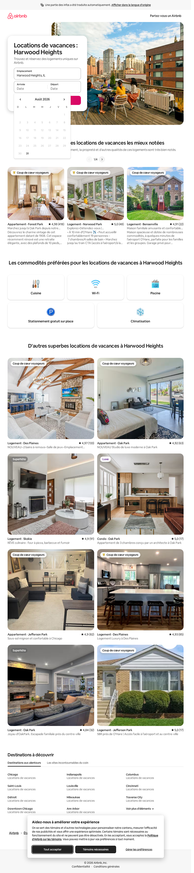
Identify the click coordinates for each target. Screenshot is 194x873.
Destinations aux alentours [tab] (24, 762)
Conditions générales (107, 866)
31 (27, 153)
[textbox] (30, 88)
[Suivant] (102, 159)
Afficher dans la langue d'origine (131, 5)
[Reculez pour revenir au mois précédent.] (20, 99)
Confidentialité (81, 866)
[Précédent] (89, 159)
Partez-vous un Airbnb (165, 16)
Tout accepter (52, 849)
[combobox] (47, 75)
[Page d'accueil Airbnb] (17, 16)
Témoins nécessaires (96, 849)
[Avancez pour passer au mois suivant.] (64, 99)
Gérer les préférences (138, 849)
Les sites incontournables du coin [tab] (67, 762)
